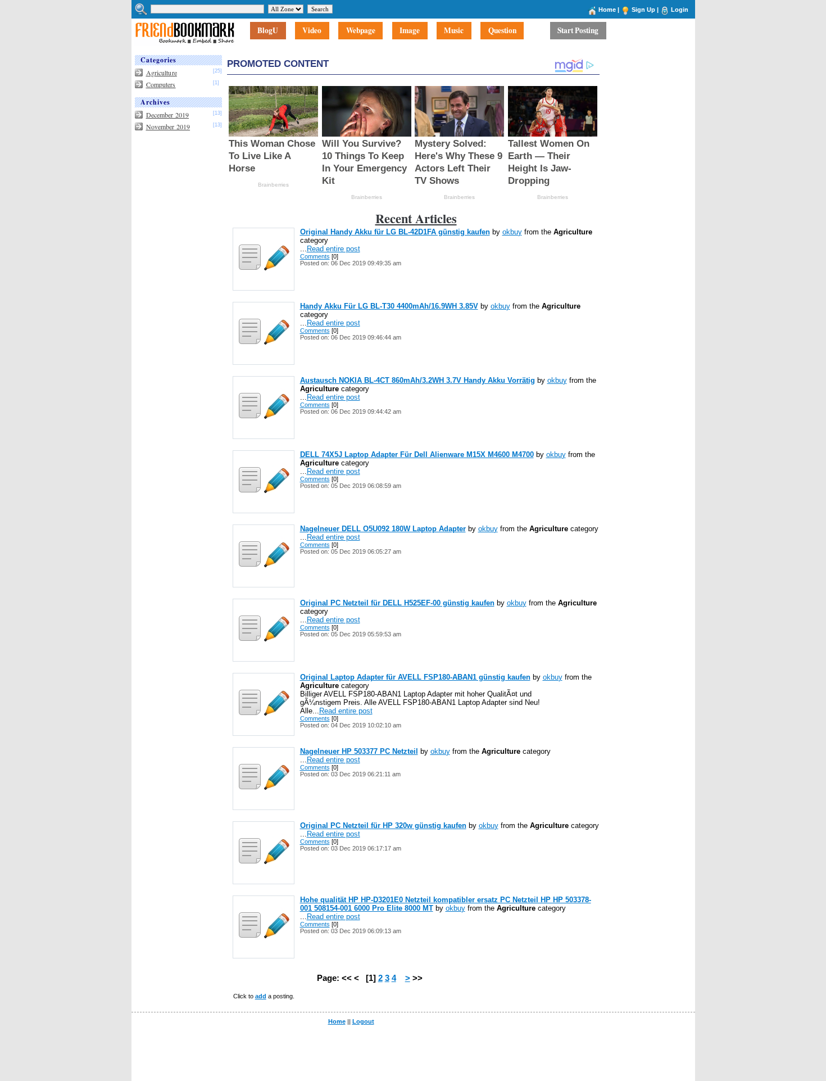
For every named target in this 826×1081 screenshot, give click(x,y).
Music (454, 31)
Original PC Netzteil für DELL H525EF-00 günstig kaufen (397, 603)
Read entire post (333, 249)
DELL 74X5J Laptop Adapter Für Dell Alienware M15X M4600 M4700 (417, 454)
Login (679, 9)
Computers (161, 84)
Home (607, 9)
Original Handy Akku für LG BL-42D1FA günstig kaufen (395, 232)
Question (502, 31)
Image (410, 31)
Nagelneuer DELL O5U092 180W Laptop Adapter (383, 528)
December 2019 (167, 114)
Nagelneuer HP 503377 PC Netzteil (359, 751)
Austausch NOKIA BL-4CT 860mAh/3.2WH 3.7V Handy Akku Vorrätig (417, 380)
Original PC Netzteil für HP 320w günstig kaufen (383, 825)
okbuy (512, 232)
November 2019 (168, 126)
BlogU (267, 31)
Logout (363, 1021)
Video (311, 31)
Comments (315, 256)
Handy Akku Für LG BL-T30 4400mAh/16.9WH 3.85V (389, 306)
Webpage (360, 31)
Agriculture (161, 72)
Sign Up (643, 9)
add (260, 996)
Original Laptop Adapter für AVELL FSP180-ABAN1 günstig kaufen (415, 677)
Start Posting (577, 31)
